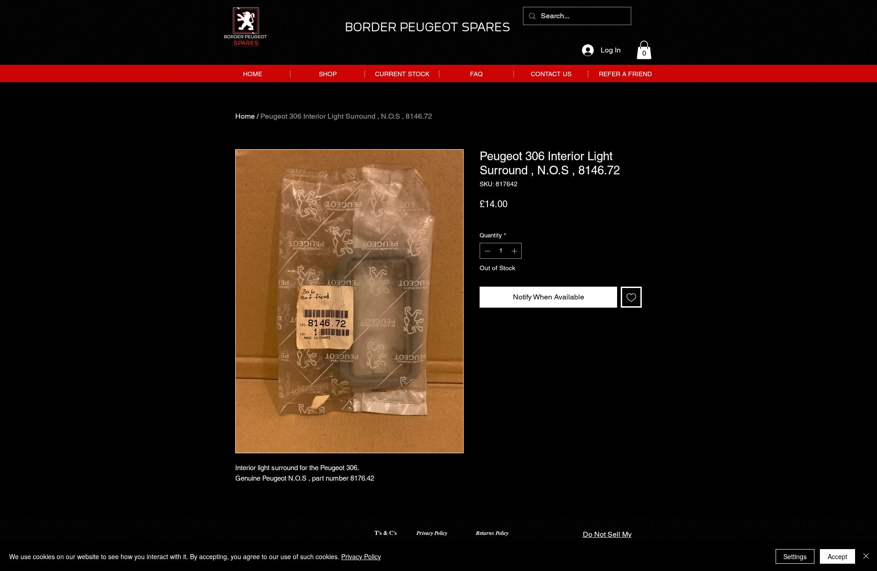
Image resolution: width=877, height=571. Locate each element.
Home (245, 116)
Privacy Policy (432, 533)
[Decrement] (486, 251)
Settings (795, 556)
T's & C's (386, 533)
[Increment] (515, 251)
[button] (644, 50)
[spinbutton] (501, 251)
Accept (837, 556)
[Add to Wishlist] (631, 297)
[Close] (866, 556)
